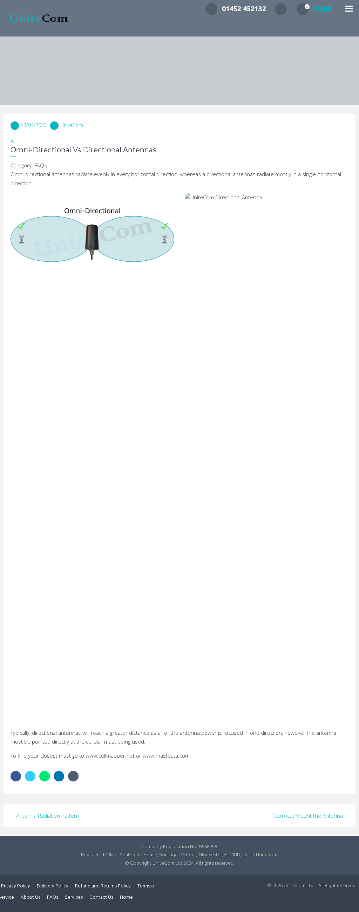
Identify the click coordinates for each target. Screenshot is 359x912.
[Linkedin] (59, 776)
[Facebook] (16, 776)
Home (126, 897)
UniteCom (71, 125)
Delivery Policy (52, 886)
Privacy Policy (15, 886)
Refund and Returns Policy (103, 886)
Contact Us (101, 897)
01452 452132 (244, 9)
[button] (179, 146)
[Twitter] (30, 776)
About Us (30, 897)
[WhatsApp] (44, 776)
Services (74, 897)
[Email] (73, 776)
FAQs (52, 897)
